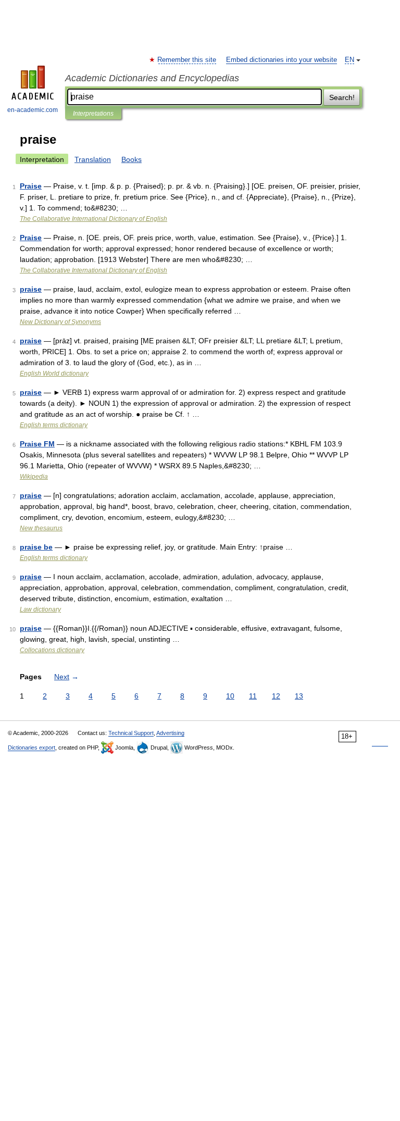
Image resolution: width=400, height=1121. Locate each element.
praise (31, 289)
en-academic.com (32, 110)
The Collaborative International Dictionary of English (93, 218)
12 (276, 696)
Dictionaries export (31, 747)
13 (299, 696)
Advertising (170, 733)
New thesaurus (41, 528)
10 (230, 696)
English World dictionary (54, 373)
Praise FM (37, 444)
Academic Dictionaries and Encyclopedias (152, 78)
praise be (36, 547)
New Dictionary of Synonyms (60, 322)
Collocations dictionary (52, 650)
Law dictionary (40, 609)
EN (349, 60)
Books (131, 159)
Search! (342, 97)
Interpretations (93, 113)
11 (253, 696)
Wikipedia (34, 476)
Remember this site (187, 60)
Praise (31, 186)
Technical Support (131, 733)
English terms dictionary (54, 425)
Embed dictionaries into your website (281, 60)
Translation (92, 159)
